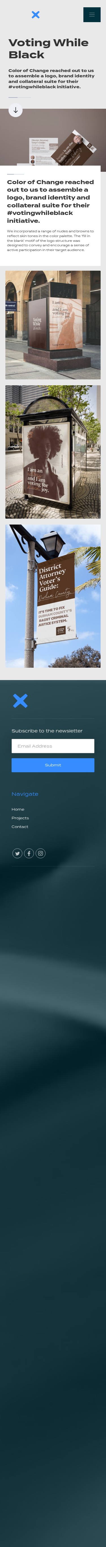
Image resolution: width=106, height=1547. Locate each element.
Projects (20, 818)
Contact (20, 826)
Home (18, 809)
